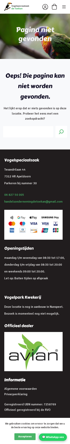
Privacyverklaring (15, 394)
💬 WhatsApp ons (53, 437)
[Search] (61, 132)
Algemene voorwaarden (20, 389)
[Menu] (64, 7)
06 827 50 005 (14, 195)
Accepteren (25, 436)
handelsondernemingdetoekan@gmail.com (33, 202)
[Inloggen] (45, 7)
